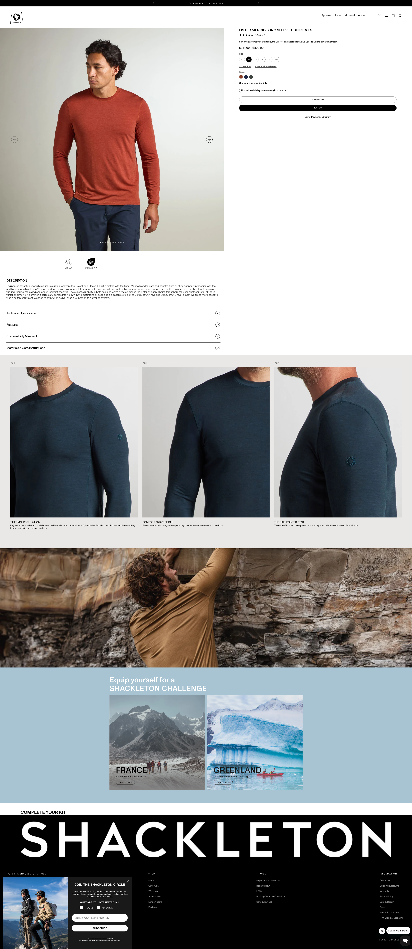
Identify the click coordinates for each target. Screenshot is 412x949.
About (361, 15)
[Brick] (241, 77)
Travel (338, 15)
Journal (350, 15)
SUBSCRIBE (100, 928)
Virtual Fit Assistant (265, 66)
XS (242, 59)
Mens (151, 880)
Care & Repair (387, 901)
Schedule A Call (264, 901)
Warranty (384, 891)
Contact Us (385, 880)
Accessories (154, 896)
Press (382, 907)
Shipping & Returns (389, 885)
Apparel (326, 15)
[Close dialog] (128, 881)
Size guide (245, 66)
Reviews (152, 907)
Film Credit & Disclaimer (392, 917)
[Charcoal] (251, 77)
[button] (252, 35)
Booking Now (263, 885)
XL (270, 59)
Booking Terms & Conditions (270, 896)
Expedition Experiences (268, 880)
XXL (276, 59)
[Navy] (246, 77)
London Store (155, 901)
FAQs (259, 891)
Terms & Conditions (390, 912)
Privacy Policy (386, 896)
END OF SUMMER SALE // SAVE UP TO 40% (205, 3)
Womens (153, 891)
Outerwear (153, 885)
